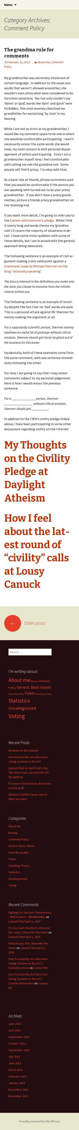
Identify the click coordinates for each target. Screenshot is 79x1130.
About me (43, 62)
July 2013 (14, 1057)
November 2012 (18, 1096)
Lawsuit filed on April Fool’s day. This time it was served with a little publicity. (28, 772)
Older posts (27, 623)
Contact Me (40, 968)
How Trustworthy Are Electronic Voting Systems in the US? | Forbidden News (28, 963)
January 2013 (16, 1083)
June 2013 (14, 1063)
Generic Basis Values (34, 687)
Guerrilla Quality (16, 694)
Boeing (34, 681)
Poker (30, 693)
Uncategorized (22, 708)
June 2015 (14, 1024)
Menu (8, 5)
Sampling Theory (43, 694)
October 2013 (17, 1043)
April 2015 (14, 1030)
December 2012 (18, 1089)
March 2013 (15, 1070)
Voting (16, 716)
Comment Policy (18, 839)
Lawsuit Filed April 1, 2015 (24, 921)
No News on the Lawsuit (23, 750)
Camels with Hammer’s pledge (32, 220)
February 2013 (17, 1076)
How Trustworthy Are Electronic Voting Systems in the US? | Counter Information (28, 978)
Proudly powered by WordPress (39, 1121)
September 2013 (18, 1050)
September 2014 (18, 1037)
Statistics (19, 700)
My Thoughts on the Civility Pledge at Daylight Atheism (37, 471)
